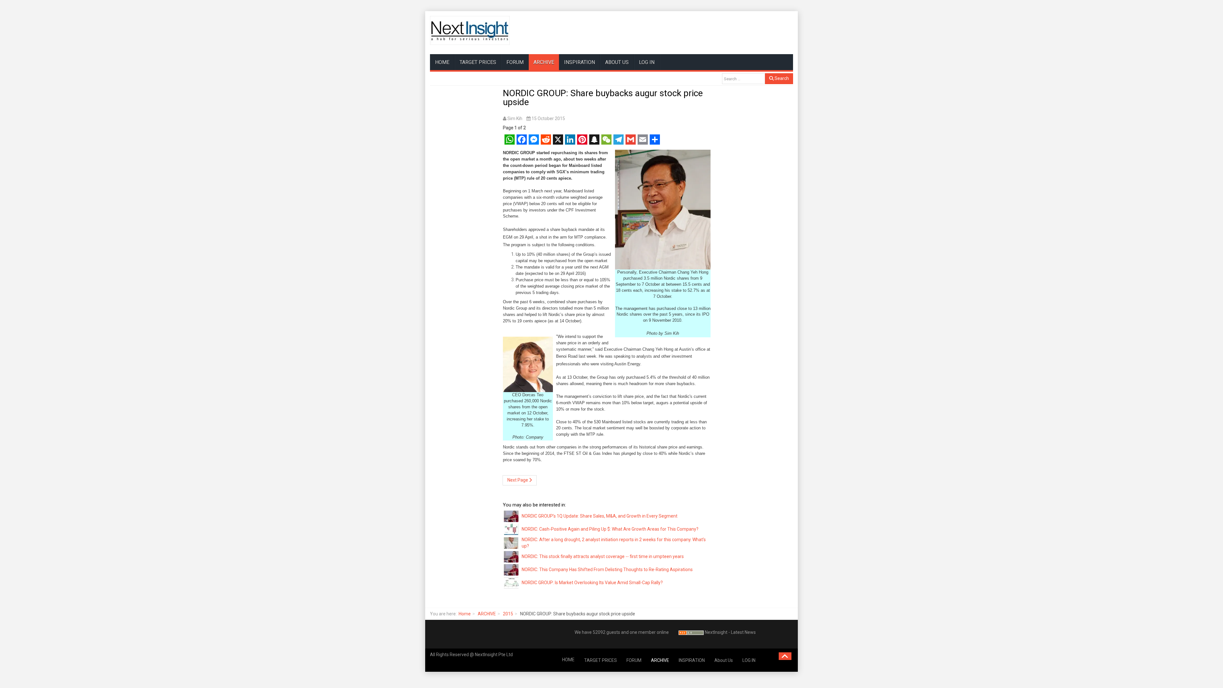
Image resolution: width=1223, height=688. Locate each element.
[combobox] (743, 78)
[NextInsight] (470, 30)
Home (465, 613)
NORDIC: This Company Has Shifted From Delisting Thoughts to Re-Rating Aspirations (607, 569)
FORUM (515, 62)
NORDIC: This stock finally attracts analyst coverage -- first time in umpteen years (603, 556)
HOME (442, 62)
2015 (508, 613)
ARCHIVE (543, 62)
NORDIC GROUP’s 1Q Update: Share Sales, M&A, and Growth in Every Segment (599, 516)
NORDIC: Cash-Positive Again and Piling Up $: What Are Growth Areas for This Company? (610, 529)
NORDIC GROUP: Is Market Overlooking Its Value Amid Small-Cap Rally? (592, 582)
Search (781, 78)
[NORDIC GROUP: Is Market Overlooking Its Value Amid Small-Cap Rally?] (511, 582)
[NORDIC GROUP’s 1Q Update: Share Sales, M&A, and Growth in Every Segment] (511, 516)
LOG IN (646, 62)
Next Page (518, 480)
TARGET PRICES (478, 62)
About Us (617, 62)
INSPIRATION (579, 62)
